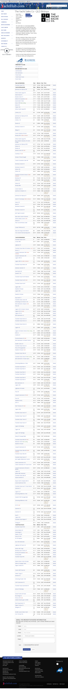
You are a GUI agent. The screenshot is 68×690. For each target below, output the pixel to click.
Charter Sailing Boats (23, 661)
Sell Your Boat (4, 19)
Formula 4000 (18, 554)
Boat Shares (21, 669)
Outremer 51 (18, 488)
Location (19, 635)
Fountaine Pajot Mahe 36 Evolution (22, 248)
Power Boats (18, 75)
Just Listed (5, 665)
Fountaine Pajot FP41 (20, 85)
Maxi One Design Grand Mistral (22, 230)
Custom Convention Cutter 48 (21, 160)
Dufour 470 (17, 169)
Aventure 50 (17, 575)
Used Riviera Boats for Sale (24, 671)
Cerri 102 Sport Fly (19, 614)
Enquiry (19, 639)
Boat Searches (6, 668)
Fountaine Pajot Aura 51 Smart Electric (23, 486)
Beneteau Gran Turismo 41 (21, 550)
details (54, 85)
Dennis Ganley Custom (20, 218)
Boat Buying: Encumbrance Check (9, 674)
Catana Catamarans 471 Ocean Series (23, 464)
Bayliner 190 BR (18, 534)
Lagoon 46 (17, 429)
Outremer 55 (18, 508)
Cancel (33, 649)
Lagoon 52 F (18, 491)
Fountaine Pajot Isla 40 (20, 239)
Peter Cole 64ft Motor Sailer (21, 222)
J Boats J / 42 (18, 120)
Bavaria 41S (17, 117)
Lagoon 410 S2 (18, 311)
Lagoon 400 (17, 286)
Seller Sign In (62, 684)
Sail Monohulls (18, 70)
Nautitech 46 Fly (18, 400)
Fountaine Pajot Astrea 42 (20, 318)
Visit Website (28, 17)
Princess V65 (18, 597)
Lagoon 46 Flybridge (19, 426)
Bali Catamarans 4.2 (19, 315)
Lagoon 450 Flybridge (20, 432)
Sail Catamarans (18, 66)
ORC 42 (16, 333)
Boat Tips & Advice (5, 35)
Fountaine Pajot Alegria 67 (21, 519)
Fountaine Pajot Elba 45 (20, 366)
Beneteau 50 (18, 178)
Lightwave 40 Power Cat (20, 545)
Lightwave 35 (18, 245)
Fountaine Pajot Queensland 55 (22, 585)
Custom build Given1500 (20, 483)
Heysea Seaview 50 (19, 477)
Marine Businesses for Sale (24, 668)
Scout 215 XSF (18, 536)
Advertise (3, 38)
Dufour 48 (17, 183)
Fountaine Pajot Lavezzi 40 (21, 299)
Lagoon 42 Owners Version (21, 330)
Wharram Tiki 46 (18, 441)
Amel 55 (17, 204)
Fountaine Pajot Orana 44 (20, 345)
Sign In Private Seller (39, 671)
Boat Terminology (22, 666)
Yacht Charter (4, 27)
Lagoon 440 (17, 385)
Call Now (28, 14)
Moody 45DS (18, 135)
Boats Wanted (38, 672)
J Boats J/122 (18, 112)
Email (20, 629)
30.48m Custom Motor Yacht (21, 612)
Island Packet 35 (18, 94)
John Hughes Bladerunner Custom (22, 459)
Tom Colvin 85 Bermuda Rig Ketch (22, 232)
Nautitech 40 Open (19, 288)
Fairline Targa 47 (18, 573)
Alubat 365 (17, 105)
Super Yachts (5, 664)
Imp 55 (16, 515)
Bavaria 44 (17, 148)
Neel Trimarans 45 (19, 406)
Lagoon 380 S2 (18, 257)
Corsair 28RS (18, 241)
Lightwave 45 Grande (19, 388)
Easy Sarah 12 (18, 297)
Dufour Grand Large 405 (20, 109)
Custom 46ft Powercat (20, 570)
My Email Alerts (6, 672)
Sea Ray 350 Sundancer (20, 552)
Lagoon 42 (17, 327)
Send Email (27, 649)
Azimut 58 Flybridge (19, 589)
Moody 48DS (18, 185)
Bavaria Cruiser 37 (19, 96)
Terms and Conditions (39, 677)
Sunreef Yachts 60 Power (20, 593)
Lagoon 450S (18, 409)
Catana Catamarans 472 (20, 462)
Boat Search (4, 13)
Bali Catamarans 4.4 (19, 383)
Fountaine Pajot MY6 (19, 556)
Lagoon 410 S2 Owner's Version (22, 309)
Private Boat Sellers (39, 669)
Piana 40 (17, 305)
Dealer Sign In (38, 662)
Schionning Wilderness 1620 (21, 493)
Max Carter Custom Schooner (21, 216)
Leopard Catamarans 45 (20, 395)
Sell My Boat (4, 1)
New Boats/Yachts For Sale (8, 661)
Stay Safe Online (38, 675)
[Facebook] (57, 664)
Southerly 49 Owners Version (21, 174)
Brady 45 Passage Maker (20, 436)
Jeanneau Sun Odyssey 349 (21, 89)
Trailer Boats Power (19, 77)
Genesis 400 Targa (19, 548)
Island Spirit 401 (18, 271)
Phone (19, 632)
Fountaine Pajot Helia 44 (20, 353)
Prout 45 (17, 391)
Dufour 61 (17, 220)
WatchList (23, 1)
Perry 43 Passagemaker (20, 347)
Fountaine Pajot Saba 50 (20, 475)
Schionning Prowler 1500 (20, 579)
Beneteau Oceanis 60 (19, 206)
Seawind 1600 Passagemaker (21, 497)
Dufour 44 (17, 146)
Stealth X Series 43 (19, 343)
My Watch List (5, 671)
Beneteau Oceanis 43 (19, 126)
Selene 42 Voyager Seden (20, 563)
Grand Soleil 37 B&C (19, 101)
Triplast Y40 (17, 107)
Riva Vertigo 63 (18, 595)
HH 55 (16, 505)
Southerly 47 (18, 153)
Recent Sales (18, 79)
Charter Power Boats (23, 662)
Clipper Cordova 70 (19, 605)
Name (19, 626)
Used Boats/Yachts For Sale (8, 662)
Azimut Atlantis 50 (19, 530)
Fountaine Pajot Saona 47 (20, 412)
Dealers (36, 661)
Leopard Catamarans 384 (20, 252)
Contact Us (3, 46)
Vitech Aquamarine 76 (20, 603)
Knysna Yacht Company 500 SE (22, 480)
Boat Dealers (4, 43)
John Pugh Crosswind (19, 213)
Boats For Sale (4, 16)
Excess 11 (17, 250)
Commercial (4, 22)
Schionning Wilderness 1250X (21, 363)
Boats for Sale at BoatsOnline (8, 677)
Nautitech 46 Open (19, 443)
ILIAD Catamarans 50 (19, 582)
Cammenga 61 (18, 532)
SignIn (29, 1)
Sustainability (4, 41)
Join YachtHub (37, 664)
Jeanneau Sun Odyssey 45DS (21, 144)
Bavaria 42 (17, 123)
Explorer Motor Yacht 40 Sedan (22, 561)
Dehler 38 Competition (20, 98)
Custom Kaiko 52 (19, 188)
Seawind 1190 (18, 273)
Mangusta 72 (18, 607)
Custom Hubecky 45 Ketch (21, 133)
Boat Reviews (37, 668)
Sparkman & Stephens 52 (20, 191)
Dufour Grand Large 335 (20, 92)
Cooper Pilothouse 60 (20, 227)
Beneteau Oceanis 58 (19, 209)
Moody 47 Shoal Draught (20, 157)
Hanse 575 (17, 202)
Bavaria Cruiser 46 (19, 150)
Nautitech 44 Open (19, 349)
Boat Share (3, 30)
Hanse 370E (17, 103)
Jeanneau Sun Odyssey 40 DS (21, 115)
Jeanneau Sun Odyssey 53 (20, 195)
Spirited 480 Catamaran (20, 473)
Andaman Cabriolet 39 (20, 268)
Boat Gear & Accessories (8, 669)
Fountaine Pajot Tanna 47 (20, 416)
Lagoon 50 (17, 471)
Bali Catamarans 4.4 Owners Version (23, 340)
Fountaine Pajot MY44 (20, 526)
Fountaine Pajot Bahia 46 (20, 439)
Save (20, 645)
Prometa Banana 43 (19, 338)
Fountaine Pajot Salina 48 (20, 450)
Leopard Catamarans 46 (20, 447)
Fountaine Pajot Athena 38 (21, 264)
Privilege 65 (17, 522)
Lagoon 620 (17, 517)
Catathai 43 (17, 335)
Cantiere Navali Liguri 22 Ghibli (21, 599)
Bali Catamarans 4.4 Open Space (22, 358)
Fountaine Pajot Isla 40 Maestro (22, 276)
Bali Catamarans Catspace (21, 303)
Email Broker (29, 15)
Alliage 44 (17, 130)
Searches (14, 1)
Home (2, 11)
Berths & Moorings (5, 24)
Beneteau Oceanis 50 (19, 163)
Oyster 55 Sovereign (19, 199)
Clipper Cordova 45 (19, 565)
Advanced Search (57, 8)
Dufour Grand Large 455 (20, 138)
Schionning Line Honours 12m (21, 301)
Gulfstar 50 (17, 180)
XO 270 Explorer (18, 538)
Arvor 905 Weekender (20, 541)
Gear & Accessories (5, 32)
